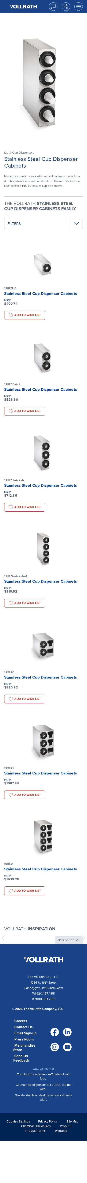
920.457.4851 (45, 993)
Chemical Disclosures (36, 1126)
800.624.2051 (46, 999)
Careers (20, 1021)
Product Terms (35, 1131)
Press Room (24, 1039)
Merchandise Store (24, 1047)
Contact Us (23, 1027)
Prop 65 (66, 1126)
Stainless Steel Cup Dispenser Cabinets (40, 293)
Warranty (61, 1131)
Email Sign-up (25, 1033)
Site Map (73, 1121)
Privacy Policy (47, 1121)
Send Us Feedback (21, 1058)
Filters (14, 223)
